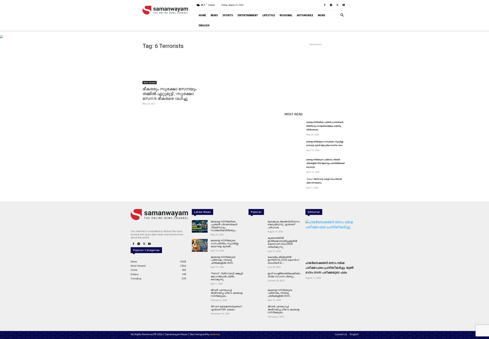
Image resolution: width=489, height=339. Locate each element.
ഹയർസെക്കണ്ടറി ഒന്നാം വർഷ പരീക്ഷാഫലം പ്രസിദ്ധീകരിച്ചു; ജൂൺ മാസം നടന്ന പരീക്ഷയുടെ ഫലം (329, 268)
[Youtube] (344, 5)
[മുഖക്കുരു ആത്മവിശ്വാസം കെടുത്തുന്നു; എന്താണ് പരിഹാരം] (256, 226)
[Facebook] (325, 5)
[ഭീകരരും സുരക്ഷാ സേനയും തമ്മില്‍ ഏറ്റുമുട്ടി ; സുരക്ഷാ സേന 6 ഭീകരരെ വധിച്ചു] (173, 68)
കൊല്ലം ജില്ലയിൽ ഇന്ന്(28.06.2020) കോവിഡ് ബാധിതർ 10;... (283, 259)
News (214, 15)
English (204, 25)
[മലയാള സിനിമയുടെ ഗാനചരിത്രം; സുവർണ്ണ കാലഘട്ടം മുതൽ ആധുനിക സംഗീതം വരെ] (294, 146)
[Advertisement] (315, 70)
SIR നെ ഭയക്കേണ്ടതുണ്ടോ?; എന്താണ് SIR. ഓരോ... (227, 308)
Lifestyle (268, 15)
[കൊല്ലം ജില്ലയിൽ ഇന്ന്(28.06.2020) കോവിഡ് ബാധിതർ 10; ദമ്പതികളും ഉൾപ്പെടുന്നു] (256, 262)
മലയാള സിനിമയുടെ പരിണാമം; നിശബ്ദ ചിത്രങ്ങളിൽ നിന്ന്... (223, 259)
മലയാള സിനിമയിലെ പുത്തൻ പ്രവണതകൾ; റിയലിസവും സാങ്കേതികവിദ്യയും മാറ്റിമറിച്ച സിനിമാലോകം (325, 126)
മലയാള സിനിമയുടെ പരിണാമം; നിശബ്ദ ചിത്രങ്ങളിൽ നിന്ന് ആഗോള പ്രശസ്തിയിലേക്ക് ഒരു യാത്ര (325, 163)
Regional (286, 15)
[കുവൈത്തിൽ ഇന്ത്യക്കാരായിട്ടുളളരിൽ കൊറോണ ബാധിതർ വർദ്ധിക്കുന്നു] (256, 242)
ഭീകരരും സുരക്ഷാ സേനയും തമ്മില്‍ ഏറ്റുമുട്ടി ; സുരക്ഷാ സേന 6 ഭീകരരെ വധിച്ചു (169, 94)
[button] (342, 15)
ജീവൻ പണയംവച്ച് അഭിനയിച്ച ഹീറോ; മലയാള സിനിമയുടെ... (226, 292)
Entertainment (248, 15)
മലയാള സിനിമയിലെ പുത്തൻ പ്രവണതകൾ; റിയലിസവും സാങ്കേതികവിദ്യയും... (224, 226)
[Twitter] (337, 5)
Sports (228, 15)
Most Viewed (149, 82)
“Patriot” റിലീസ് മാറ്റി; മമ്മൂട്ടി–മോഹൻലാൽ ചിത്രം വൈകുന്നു (227, 276)
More (321, 15)
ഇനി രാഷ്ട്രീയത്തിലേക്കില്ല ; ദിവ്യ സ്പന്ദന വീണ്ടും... (284, 275)
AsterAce (215, 334)
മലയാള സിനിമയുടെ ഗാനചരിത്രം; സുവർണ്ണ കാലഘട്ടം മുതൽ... (224, 243)
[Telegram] (331, 5)
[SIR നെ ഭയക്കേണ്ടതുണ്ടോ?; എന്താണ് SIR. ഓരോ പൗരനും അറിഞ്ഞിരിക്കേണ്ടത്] (200, 311)
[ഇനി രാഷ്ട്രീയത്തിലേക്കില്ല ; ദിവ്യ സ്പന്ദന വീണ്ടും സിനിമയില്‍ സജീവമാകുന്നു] (256, 278)
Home (202, 15)
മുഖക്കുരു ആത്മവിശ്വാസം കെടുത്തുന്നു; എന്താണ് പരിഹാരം (284, 224)
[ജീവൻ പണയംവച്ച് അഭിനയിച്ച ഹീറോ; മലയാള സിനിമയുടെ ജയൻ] (200, 295)
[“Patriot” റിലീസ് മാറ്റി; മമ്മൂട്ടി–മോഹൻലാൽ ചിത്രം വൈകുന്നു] (294, 184)
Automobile (305, 15)
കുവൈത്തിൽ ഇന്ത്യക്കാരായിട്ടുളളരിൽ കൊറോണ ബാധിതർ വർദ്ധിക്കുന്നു (282, 242)
